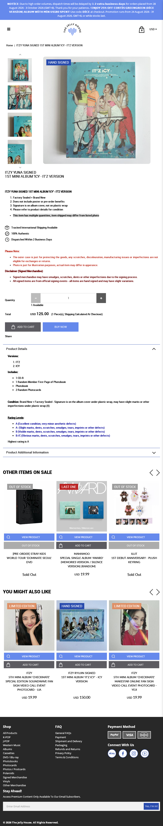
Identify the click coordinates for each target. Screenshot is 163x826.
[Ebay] (112, 753)
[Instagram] (134, 753)
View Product (31, 537)
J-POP (6, 741)
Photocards (10, 765)
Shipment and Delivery (68, 741)
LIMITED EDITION (21, 606)
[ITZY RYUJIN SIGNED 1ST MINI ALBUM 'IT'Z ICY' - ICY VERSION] (81, 625)
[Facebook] (123, 753)
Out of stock (20, 487)
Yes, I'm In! (151, 806)
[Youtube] (145, 753)
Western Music (11, 745)
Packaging (61, 745)
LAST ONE (69, 487)
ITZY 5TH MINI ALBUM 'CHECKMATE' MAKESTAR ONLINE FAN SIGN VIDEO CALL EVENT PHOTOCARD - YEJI (134, 681)
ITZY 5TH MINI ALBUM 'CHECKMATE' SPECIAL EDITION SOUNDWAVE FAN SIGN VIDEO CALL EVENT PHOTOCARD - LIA (29, 681)
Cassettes (8, 753)
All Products (10, 733)
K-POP (7, 737)
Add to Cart (25, 327)
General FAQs (63, 733)
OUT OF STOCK (31, 545)
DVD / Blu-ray (11, 757)
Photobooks (10, 761)
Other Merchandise (14, 785)
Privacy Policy (63, 753)
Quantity (10, 300)
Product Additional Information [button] (27, 452)
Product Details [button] (16, 349)
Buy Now (60, 327)
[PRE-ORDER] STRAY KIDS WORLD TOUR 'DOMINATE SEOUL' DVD (29, 558)
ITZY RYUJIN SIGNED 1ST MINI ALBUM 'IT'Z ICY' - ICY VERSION (81, 677)
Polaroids (8, 773)
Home (9, 45)
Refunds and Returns (67, 749)
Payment (60, 737)
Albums (7, 749)
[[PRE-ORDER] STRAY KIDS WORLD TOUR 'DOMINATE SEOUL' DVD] (29, 506)
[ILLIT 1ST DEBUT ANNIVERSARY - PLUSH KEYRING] (134, 506)
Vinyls (6, 781)
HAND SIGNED (72, 606)
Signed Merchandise (15, 777)
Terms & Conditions (67, 757)
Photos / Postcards (14, 769)
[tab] (81, 348)
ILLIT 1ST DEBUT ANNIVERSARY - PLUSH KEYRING (134, 558)
